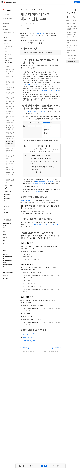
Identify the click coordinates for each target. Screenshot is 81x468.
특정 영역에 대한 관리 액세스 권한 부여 (10, 82)
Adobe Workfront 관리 (8, 199)
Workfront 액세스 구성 (9, 63)
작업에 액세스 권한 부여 (39, 183)
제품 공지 (5, 26)
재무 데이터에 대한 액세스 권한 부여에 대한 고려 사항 (72, 28)
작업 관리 (5, 234)
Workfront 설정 (7, 40)
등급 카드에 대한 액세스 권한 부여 (10, 168)
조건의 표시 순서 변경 (29, 334)
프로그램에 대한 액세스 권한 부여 (10, 137)
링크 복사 (76, 17)
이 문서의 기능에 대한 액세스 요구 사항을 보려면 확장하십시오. (37, 52)
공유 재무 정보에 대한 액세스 (72, 41)
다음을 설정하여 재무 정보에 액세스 (72, 51)
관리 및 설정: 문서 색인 (9, 33)
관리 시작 (6, 37)
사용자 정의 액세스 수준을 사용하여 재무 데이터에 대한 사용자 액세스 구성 (72, 35)
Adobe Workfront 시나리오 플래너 (7, 253)
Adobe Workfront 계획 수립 (7, 261)
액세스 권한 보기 (72, 58)
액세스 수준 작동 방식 (8, 55)
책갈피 (70, 17)
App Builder (5, 278)
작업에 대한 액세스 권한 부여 (10, 93)
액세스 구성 (8, 66)
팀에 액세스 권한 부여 (10, 116)
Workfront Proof (7, 269)
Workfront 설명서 (7, 23)
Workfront (28, 9)
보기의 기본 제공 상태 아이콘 (31, 341)
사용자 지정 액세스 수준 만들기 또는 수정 (34, 112)
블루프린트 (6, 212)
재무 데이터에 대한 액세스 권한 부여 (10, 143)
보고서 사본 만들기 (28, 337)
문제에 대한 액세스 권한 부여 (10, 97)
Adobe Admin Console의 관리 (7, 216)
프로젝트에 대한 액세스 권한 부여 (10, 88)
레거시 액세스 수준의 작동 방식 (8, 59)
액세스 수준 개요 (39, 33)
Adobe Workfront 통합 (7, 265)
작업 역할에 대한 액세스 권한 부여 (10, 112)
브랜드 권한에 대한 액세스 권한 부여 (10, 180)
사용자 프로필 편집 (35, 191)
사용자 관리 (6, 43)
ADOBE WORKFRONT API (8, 272)
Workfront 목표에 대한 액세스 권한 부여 (10, 174)
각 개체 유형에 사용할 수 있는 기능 (41, 225)
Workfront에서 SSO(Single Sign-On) (8, 187)
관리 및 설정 (5, 29)
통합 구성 (6, 209)
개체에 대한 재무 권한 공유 (28, 200)
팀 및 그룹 (5, 237)
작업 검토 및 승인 (6, 246)
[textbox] (8, 14)
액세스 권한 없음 (72, 55)
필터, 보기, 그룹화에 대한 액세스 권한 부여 (10, 150)
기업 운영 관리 (6, 206)
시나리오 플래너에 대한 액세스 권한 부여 (10, 156)
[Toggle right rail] (66, 6)
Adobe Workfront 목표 (7, 257)
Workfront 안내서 (38, 9)
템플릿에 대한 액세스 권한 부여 (10, 121)
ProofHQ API (5, 275)
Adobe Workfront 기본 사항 (7, 224)
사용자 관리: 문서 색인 (9, 47)
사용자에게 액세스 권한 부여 (10, 107)
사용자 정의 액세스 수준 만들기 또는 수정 (10, 71)
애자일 (4, 227)
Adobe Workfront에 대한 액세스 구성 (45, 181)
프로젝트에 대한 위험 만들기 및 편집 (33, 84)
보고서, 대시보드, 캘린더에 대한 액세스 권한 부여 (10, 127)
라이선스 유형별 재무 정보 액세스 (72, 46)
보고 (4, 240)
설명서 (22, 9)
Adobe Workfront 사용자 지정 (8, 195)
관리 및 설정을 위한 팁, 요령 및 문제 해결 (8, 220)
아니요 (74, 13)
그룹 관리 (6, 203)
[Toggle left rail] (14, 6)
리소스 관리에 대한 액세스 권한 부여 (48, 90)
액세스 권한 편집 (72, 61)
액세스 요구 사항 (71, 23)
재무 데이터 (56, 225)
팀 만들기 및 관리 (8, 191)
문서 (4, 231)
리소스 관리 (5, 243)
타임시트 (4, 250)
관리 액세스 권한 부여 (10, 77)
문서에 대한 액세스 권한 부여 (10, 102)
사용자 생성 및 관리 (8, 51)
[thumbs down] (45, 466)
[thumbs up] (42, 466)
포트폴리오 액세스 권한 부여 (10, 132)
